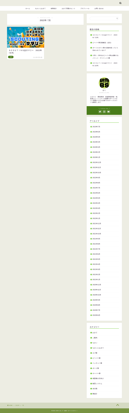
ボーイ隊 (96, 368)
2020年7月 (96, 310)
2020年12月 (97, 285)
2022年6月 (96, 193)
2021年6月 (96, 254)
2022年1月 (96, 218)
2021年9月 (96, 239)
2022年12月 (97, 162)
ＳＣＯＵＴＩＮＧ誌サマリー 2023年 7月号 (105, 36)
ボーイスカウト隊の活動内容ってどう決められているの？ (105, 49)
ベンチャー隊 (97, 363)
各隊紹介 (54, 8)
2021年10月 (97, 234)
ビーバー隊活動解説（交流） (102, 42)
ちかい (95, 343)
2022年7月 (96, 188)
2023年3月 (96, 147)
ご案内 (95, 338)
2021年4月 (96, 264)
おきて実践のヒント (68, 8)
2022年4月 (96, 203)
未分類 (95, 388)
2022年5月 (96, 198)
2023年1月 (96, 157)
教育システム (97, 383)
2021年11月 (97, 228)
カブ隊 (95, 353)
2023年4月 (96, 142)
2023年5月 (96, 137)
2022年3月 (96, 208)
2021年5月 (96, 259)
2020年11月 (97, 290)
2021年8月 (96, 244)
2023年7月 (96, 126)
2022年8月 (96, 183)
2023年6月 (96, 132)
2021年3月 (96, 269)
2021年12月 (97, 223)
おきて (95, 332)
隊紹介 (95, 394)
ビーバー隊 (97, 358)
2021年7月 (96, 249)
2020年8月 (96, 305)
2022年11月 (97, 167)
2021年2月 (96, 274)
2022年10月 (97, 172)
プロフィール (84, 8)
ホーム (27, 8)
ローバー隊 (97, 373)
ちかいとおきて (40, 8)
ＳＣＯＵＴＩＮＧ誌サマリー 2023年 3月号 (105, 64)
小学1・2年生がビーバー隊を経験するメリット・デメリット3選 (106, 57)
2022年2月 (96, 213)
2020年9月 (96, 300)
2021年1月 (96, 279)
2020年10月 (97, 295)
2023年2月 (96, 152)
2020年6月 (96, 315)
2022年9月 (96, 177)
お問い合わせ (99, 8)
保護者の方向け (98, 378)
